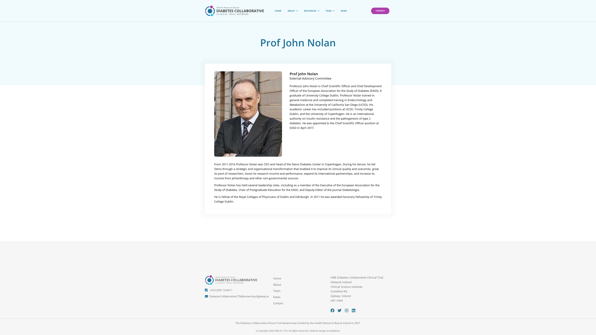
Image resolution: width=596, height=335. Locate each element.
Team (329, 10)
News (344, 10)
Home (278, 10)
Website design (318, 330)
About (291, 10)
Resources (310, 10)
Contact (278, 303)
